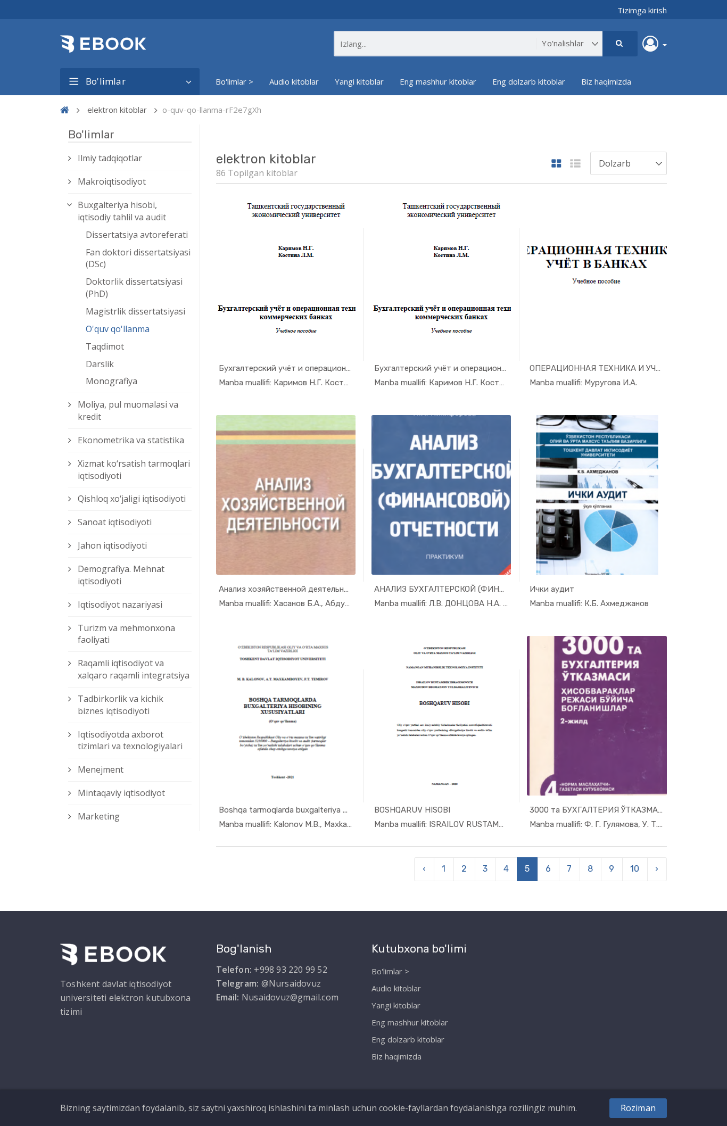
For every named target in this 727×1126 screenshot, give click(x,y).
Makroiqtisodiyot (112, 181)
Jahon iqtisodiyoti (112, 545)
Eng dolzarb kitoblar (528, 81)
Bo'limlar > (234, 81)
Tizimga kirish (642, 10)
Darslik (100, 364)
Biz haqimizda (606, 81)
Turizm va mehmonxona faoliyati (126, 634)
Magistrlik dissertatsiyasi (135, 311)
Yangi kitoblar (359, 81)
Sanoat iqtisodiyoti (115, 522)
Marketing (99, 816)
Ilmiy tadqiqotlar (110, 158)
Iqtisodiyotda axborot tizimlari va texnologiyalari (130, 740)
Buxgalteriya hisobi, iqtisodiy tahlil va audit (122, 211)
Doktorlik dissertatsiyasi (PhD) (134, 288)
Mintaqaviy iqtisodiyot (121, 793)
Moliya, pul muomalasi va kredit (128, 411)
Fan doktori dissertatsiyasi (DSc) (138, 258)
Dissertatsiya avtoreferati (137, 235)
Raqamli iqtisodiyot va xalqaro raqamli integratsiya (133, 669)
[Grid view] (556, 164)
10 (634, 869)
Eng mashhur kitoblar (438, 81)
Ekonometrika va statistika (131, 440)
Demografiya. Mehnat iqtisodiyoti (121, 575)
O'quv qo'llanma (118, 329)
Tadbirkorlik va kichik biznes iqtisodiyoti (120, 705)
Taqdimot (105, 346)
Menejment (100, 769)
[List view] (575, 164)
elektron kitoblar (117, 109)
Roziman (638, 1108)
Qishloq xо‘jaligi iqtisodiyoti (132, 498)
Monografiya (111, 381)
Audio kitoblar (294, 81)
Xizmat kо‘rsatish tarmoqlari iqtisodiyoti (134, 470)
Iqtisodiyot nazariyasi (120, 604)
